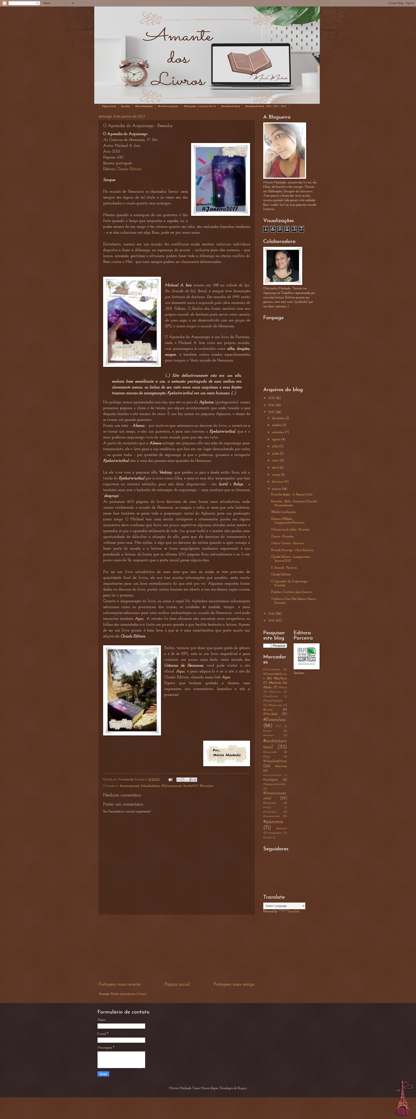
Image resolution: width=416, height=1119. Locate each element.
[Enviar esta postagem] (170, 779)
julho (275, 446)
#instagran (270, 779)
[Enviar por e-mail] (178, 779)
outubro (277, 425)
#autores (268, 735)
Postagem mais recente (119, 984)
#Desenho (275, 691)
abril (275, 467)
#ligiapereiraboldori (274, 784)
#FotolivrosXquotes (168, 106)
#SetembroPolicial (230, 106)
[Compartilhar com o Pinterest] (195, 779)
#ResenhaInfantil (144, 106)
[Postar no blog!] (182, 779)
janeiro (277, 489)
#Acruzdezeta (271, 669)
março (276, 475)
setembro (278, 432)
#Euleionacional (171, 786)
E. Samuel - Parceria (284, 567)
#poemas (281, 828)
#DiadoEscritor (270, 696)
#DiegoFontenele (273, 700)
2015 (272, 620)
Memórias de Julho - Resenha (290, 529)
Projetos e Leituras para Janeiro (291, 592)
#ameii (267, 730)
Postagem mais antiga (234, 984)
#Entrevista (275, 705)
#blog (266, 756)
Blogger (242, 1088)
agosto (276, 439)
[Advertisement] (176, 948)
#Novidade (270, 714)
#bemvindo (270, 752)
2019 (272, 398)
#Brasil (283, 687)
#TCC (279, 726)
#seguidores (275, 832)
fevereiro (278, 481)
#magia (267, 807)
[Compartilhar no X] (187, 779)
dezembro (279, 418)
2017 (271, 412)
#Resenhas (206, 786)
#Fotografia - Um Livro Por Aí (200, 106)
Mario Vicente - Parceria (287, 543)
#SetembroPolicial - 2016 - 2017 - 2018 (265, 106)
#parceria (273, 821)
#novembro (269, 811)
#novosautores (271, 816)
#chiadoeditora (150, 786)
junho (276, 453)
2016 (272, 613)
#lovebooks (269, 803)
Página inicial (109, 106)
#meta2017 (190, 786)
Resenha (125, 106)
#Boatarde (275, 683)
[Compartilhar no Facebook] (191, 779)
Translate (293, 911)
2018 (272, 405)
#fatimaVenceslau (272, 775)
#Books (267, 687)
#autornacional (129, 786)
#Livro (267, 709)
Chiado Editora (129, 169)
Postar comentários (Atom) (129, 994)
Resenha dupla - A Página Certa (291, 494)
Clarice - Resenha (282, 536)
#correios (281, 766)
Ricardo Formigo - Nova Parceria (292, 550)
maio (276, 460)
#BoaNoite (280, 678)
